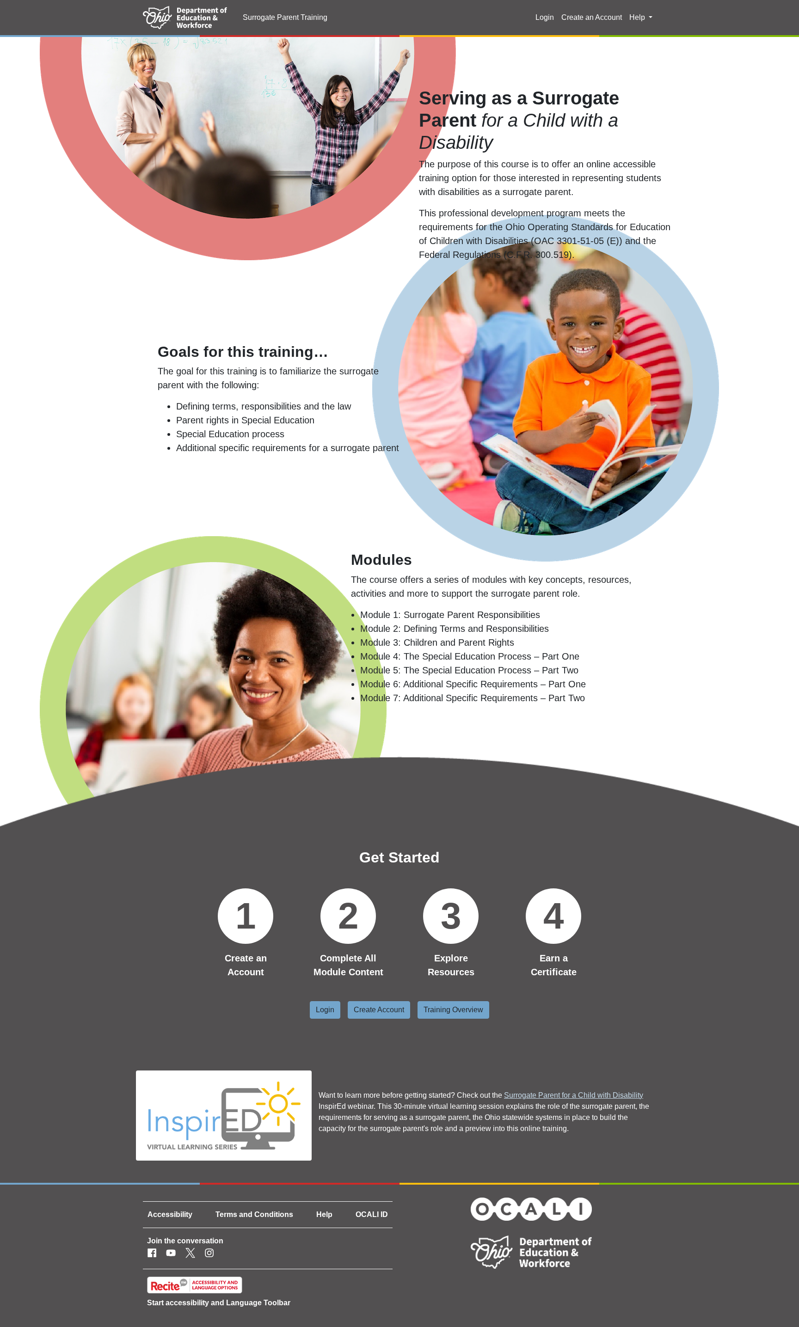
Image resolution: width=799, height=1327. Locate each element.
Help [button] (638, 17)
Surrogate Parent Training (285, 17)
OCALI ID (372, 1214)
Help (324, 1214)
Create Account (379, 1010)
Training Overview (453, 1010)
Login (544, 17)
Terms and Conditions (254, 1214)
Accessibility (170, 1214)
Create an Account (591, 17)
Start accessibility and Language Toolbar (218, 1303)
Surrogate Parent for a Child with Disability (573, 1095)
